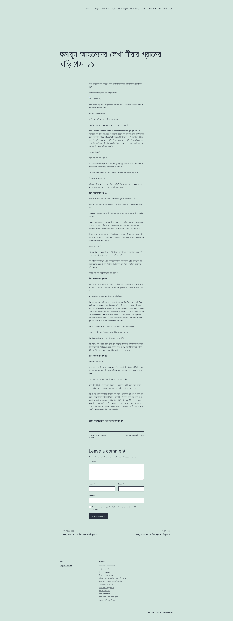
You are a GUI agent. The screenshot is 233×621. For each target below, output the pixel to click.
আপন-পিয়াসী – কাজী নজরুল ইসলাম (108, 597)
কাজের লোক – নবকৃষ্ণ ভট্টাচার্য (107, 566)
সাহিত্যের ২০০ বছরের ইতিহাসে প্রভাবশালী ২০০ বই (112, 578)
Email (121, 484)
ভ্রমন (171, 9)
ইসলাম (165, 9)
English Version (66, 566)
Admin (93, 437)
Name (92, 484)
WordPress (168, 612)
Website (92, 495)
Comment (93, 461)
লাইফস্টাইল (105, 9)
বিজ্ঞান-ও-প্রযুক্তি (122, 9)
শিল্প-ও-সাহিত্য (134, 9)
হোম (87, 9)
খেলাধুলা (97, 9)
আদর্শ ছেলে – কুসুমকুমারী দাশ (106, 588)
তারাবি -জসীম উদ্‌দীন (104, 569)
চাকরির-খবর (152, 9)
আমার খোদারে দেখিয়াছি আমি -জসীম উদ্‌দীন (110, 581)
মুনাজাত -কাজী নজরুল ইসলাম (107, 600)
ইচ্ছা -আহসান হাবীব (104, 594)
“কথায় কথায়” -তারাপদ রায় (106, 584)
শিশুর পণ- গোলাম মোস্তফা (106, 575)
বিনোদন (144, 9)
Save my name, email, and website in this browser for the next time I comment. (115, 508)
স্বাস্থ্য (113, 9)
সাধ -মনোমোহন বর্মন (104, 591)
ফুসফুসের (127, 403)
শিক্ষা (159, 9)
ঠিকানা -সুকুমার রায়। (104, 572)
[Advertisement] (116, 33)
